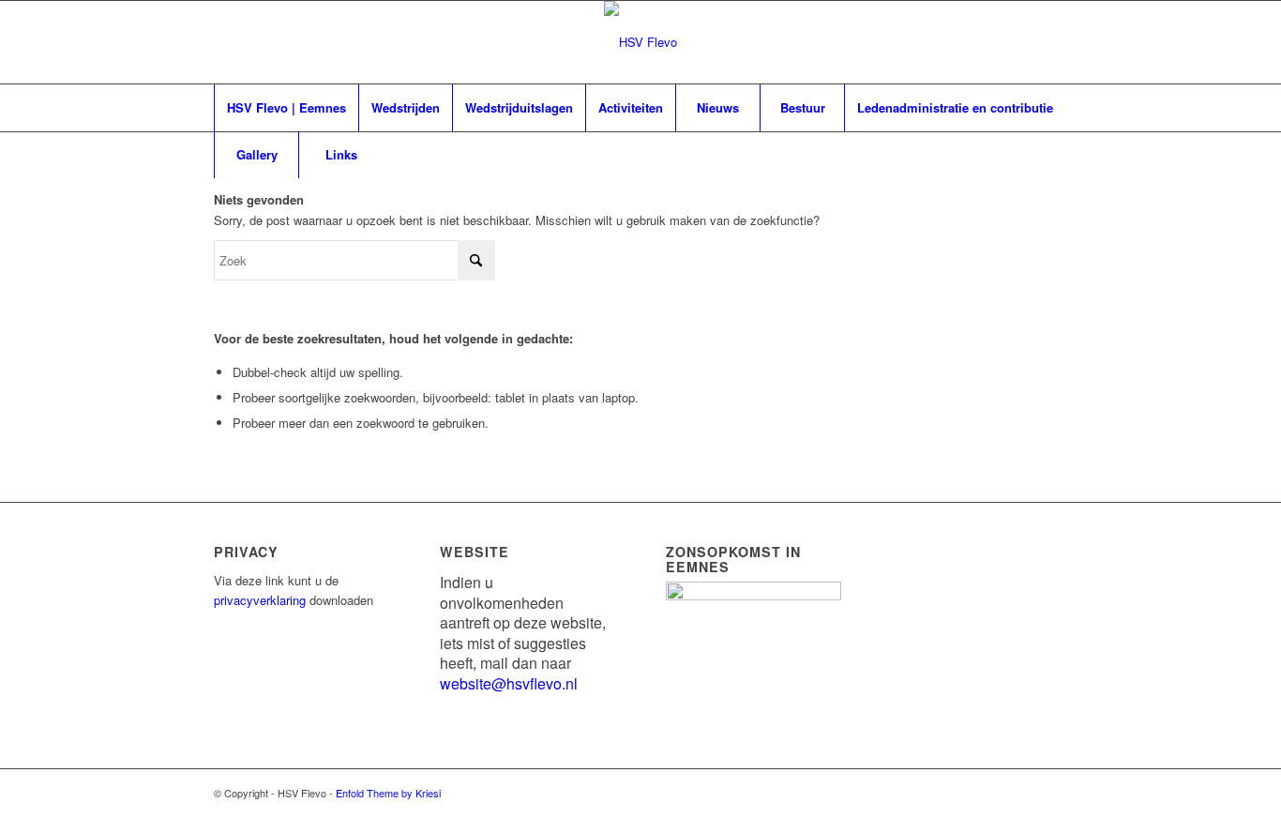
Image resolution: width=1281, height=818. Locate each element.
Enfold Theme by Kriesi (388, 792)
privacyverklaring (260, 600)
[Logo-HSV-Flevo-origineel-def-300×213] (640, 42)
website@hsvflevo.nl (509, 683)
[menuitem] (286, 107)
